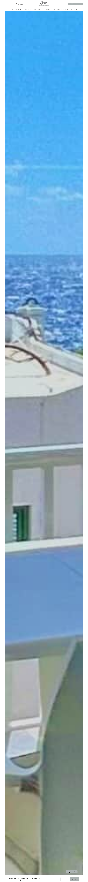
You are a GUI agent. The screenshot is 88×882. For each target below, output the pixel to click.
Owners (66, 9)
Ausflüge (71, 9)
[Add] (67, 879)
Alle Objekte (18, 9)
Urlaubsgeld (48, 9)
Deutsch (7, 3)
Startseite (12, 9)
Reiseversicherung (41, 9)
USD (12, 3)
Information (25, 9)
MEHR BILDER (72, 871)
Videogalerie (76, 9)
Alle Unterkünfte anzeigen (76, 3)
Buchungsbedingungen (32, 9)
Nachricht (53, 9)
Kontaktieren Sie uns (60, 9)
